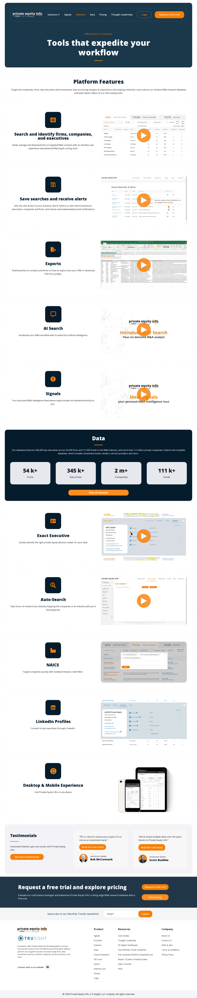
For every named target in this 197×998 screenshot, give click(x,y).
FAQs (120, 968)
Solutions (52, 14)
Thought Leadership (121, 14)
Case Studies (123, 935)
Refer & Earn (167, 945)
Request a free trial (169, 14)
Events (97, 964)
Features (80, 14)
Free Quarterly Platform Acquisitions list (135, 954)
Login (144, 14)
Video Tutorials (124, 964)
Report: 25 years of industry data (132, 959)
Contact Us (167, 940)
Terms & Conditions (170, 950)
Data (92, 14)
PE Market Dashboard (127, 945)
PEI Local (98, 959)
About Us (166, 935)
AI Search (98, 940)
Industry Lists (100, 968)
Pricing (103, 14)
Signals (67, 14)
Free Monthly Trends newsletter (132, 950)
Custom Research (101, 954)
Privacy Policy (167, 954)
